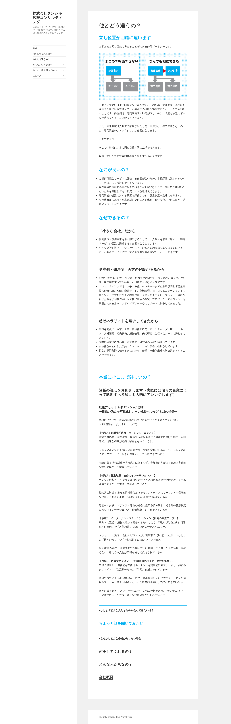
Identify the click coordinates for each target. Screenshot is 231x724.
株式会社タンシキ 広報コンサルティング (49, 17)
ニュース (37, 75)
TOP (35, 48)
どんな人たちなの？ (42, 64)
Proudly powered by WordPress (115, 716)
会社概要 (106, 676)
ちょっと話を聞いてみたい (45, 70)
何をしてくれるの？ (42, 53)
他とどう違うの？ (41, 59)
